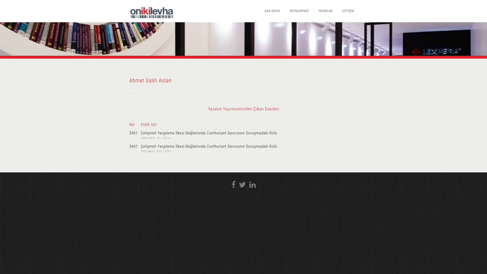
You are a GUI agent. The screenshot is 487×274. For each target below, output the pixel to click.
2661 (133, 133)
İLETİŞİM (348, 11)
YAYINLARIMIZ (299, 11)
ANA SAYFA (272, 11)
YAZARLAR (325, 11)
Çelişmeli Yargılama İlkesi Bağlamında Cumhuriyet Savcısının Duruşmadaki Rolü (209, 133)
